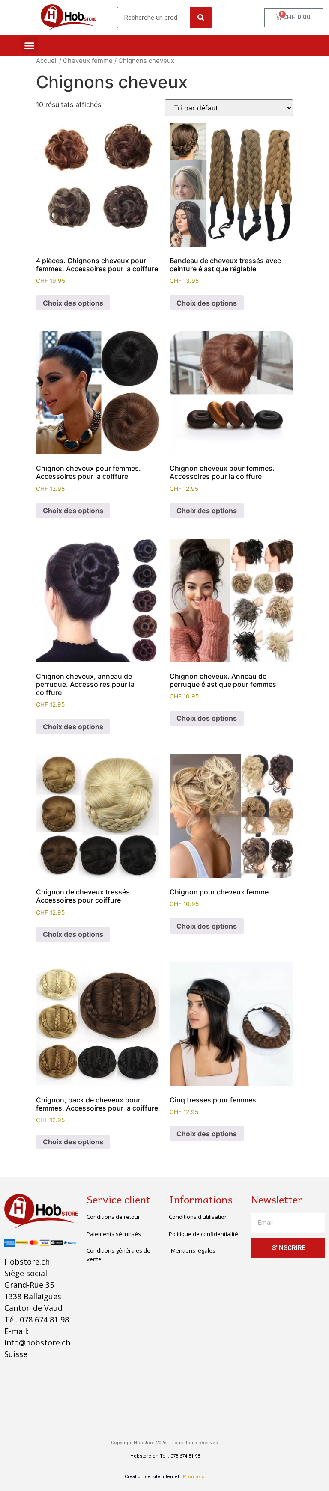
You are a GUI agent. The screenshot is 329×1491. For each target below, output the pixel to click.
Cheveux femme (88, 61)
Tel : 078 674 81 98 (180, 1456)
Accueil (46, 61)
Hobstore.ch (144, 1456)
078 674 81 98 (44, 1319)
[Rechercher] (201, 17)
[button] (29, 45)
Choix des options (73, 303)
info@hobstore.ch (37, 1342)
